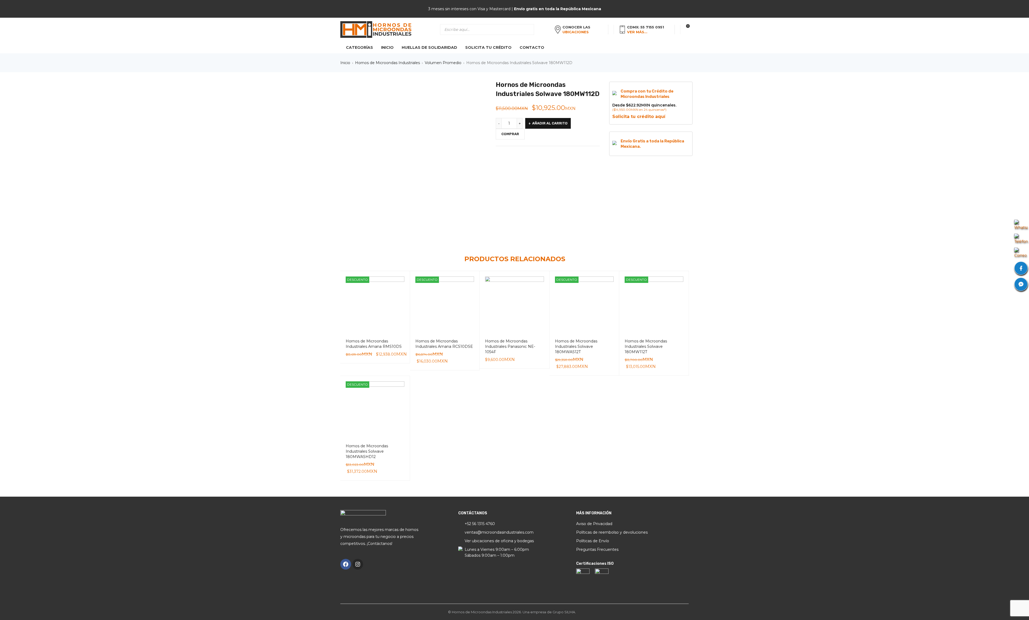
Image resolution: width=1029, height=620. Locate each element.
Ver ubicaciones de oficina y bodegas (499, 540)
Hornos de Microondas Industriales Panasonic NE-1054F (510, 346)
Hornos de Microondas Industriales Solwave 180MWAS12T (576, 346)
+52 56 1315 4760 (480, 523)
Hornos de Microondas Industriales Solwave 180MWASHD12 (367, 451)
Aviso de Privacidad (594, 523)
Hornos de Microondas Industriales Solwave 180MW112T (646, 346)
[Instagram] (357, 564)
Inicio (345, 62)
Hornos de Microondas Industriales (387, 62)
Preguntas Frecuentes (597, 549)
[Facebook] (345, 564)
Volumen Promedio (443, 62)
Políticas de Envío (592, 540)
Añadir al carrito (550, 123)
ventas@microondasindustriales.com (499, 532)
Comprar (510, 134)
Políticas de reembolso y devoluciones (612, 532)
